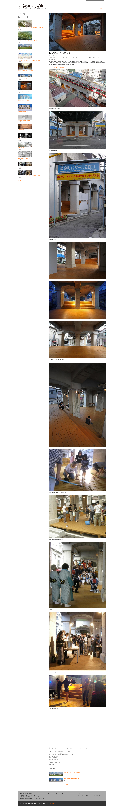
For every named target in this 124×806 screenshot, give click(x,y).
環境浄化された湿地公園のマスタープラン (27, 40)
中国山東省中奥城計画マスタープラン (26, 78)
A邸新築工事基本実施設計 (24, 158)
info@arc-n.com (52, 803)
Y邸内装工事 (21, 129)
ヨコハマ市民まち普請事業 (58, 67)
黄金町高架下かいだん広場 (24, 91)
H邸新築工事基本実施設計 (24, 120)
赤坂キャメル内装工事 (23, 138)
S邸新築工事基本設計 (23, 111)
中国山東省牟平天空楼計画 (24, 100)
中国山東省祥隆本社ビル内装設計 (25, 70)
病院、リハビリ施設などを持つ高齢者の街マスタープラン (31, 27)
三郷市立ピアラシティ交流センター (26, 49)
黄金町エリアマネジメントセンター (60, 65)
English (24, 0)
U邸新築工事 (21, 147)
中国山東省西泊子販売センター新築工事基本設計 (29, 60)
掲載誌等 (20, 180)
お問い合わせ (103, 8)
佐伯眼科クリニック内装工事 (24, 167)
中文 (28, 0)
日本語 (19, 0)
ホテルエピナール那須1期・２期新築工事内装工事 (29, 175)
